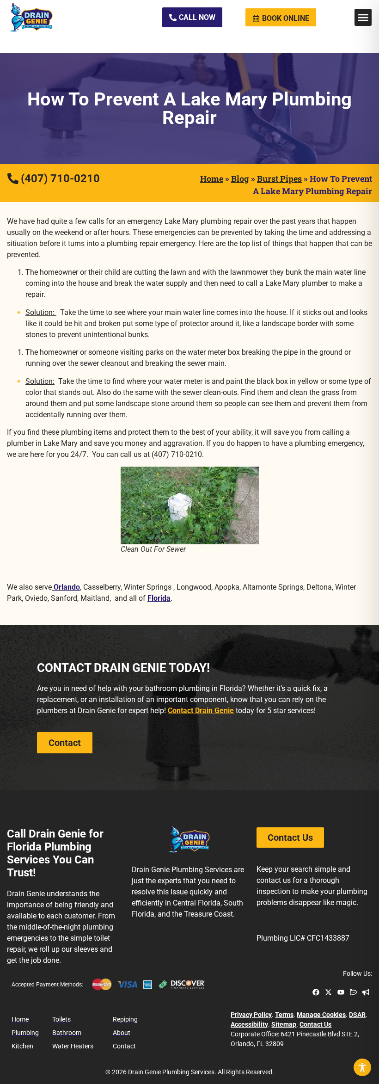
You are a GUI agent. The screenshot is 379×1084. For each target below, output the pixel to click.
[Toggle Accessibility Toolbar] (362, 1067)
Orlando (66, 587)
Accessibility (249, 1024)
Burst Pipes (279, 178)
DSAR (357, 1014)
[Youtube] (341, 992)
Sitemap (283, 1024)
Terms (284, 1014)
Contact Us (315, 1024)
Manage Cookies (321, 1014)
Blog (240, 178)
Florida (159, 598)
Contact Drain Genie (201, 710)
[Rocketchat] (353, 992)
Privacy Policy (251, 1014)
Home (211, 178)
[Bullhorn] (366, 992)
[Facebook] (316, 992)
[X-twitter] (328, 992)
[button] (363, 17)
